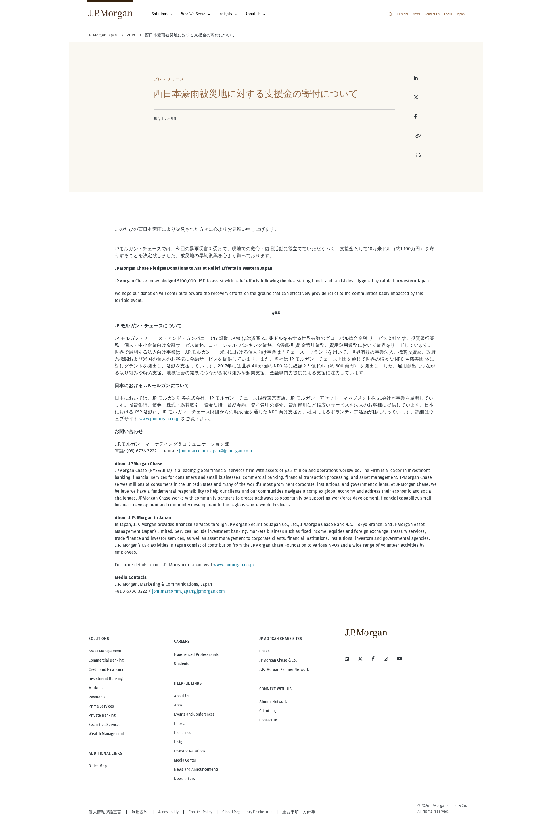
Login (448, 14)
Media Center (185, 760)
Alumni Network (273, 701)
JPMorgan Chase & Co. (278, 660)
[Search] (391, 14)
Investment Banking (106, 678)
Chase (264, 651)
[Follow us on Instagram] (386, 658)
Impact (180, 723)
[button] (418, 135)
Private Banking (102, 715)
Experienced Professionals (196, 654)
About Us (252, 13)
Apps (178, 705)
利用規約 (140, 812)
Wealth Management (106, 733)
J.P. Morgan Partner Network (284, 669)
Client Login (269, 710)
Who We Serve (193, 13)
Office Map (98, 766)
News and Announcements (196, 769)
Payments (97, 697)
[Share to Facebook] (415, 116)
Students (181, 663)
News (416, 14)
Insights (225, 13)
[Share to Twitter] (418, 97)
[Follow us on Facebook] (373, 658)
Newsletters (184, 778)
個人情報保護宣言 (105, 812)
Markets (96, 687)
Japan (461, 14)
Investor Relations (189, 751)
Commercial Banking (106, 660)
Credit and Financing (106, 669)
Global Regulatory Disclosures (247, 812)
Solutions (160, 13)
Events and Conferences (194, 714)
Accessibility (168, 812)
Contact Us (432, 14)
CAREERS (181, 641)
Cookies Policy (200, 812)
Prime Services (101, 706)
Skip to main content (23, 6)
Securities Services (104, 724)
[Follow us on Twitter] (360, 658)
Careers (402, 14)
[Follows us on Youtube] (399, 658)
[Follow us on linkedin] (347, 658)
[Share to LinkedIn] (418, 78)
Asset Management (105, 651)
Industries (182, 732)
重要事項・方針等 (298, 812)
